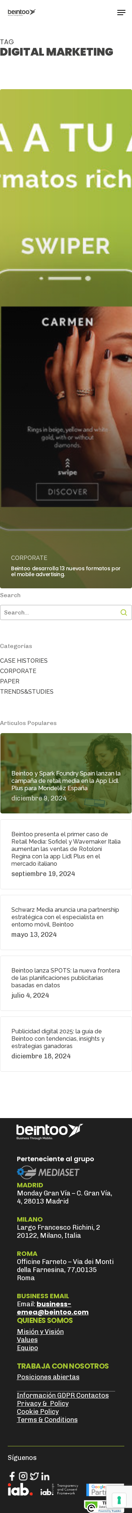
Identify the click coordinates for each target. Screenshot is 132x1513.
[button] (121, 12)
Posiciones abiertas (48, 1377)
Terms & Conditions (47, 1420)
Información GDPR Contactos (63, 1395)
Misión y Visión (40, 1332)
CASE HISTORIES (24, 660)
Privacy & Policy (43, 1404)
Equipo (27, 1348)
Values (27, 1340)
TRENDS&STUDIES (27, 691)
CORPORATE (29, 557)
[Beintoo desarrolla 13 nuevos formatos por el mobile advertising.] (66, 338)
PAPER (9, 681)
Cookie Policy (38, 1412)
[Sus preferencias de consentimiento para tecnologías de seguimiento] (119, 1500)
